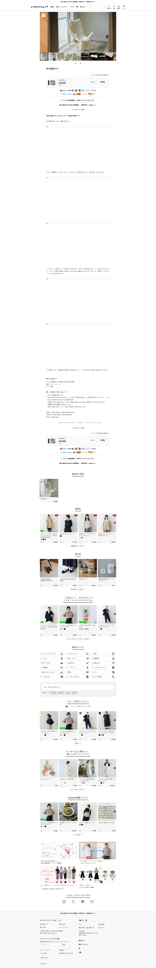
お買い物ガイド (44, 924)
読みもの (81, 940)
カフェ (80, 924)
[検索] (104, 6)
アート (96, 672)
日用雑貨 (45, 667)
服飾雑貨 (96, 658)
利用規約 (61, 950)
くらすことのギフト (74, 676)
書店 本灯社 (82, 927)
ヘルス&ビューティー (100, 667)
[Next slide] (115, 488)
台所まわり (71, 663)
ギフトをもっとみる (77, 789)
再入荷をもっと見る (77, 589)
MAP (96, 933)
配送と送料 (62, 924)
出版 (80, 952)
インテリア (80, 422)
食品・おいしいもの (48, 672)
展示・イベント (83, 944)
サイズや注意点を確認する (101, 75)
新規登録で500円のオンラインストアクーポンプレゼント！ (55, 941)
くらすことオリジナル (48, 653)
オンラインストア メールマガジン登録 (49, 938)
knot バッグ (61, 692)
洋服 (95, 653)
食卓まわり (97, 663)
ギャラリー (101, 927)
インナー (45, 658)
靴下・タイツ (72, 658)
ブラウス (74, 692)
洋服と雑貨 (101, 924)
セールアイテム (72, 653)
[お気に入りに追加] (43, 15)
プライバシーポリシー (45, 950)
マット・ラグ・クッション (94, 422)
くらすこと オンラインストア (66, 422)
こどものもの (46, 676)
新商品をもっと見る (77, 546)
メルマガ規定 (43, 953)
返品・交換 (43, 927)
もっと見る (77, 834)
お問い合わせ (44, 957)
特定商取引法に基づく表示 (66, 953)
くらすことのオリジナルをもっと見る (77, 639)
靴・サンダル (46, 663)
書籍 (69, 672)
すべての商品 (98, 676)
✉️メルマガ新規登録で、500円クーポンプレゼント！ (78, 1)
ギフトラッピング (63, 927)
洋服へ (77, 743)
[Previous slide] (41, 488)
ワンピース (53, 692)
